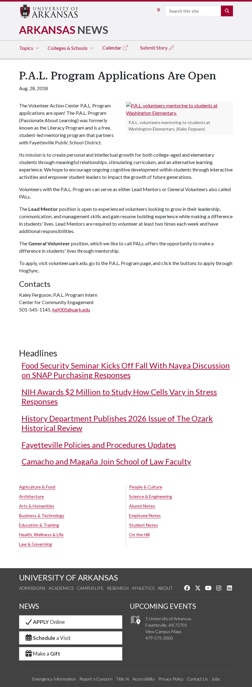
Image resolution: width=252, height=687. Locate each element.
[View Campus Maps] (135, 626)
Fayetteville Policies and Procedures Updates (99, 444)
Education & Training (39, 525)
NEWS (29, 606)
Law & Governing (35, 544)
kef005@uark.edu (71, 309)
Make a (46, 653)
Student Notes (143, 525)
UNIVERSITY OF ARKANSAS (68, 577)
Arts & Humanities (36, 505)
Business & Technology (41, 515)
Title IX (122, 678)
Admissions (32, 588)
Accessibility (143, 678)
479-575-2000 (159, 638)
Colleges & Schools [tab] (68, 48)
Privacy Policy (170, 678)
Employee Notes (145, 515)
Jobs (215, 678)
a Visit (52, 638)
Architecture (31, 496)
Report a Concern (95, 678)
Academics (61, 588)
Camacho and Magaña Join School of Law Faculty (106, 461)
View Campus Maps (163, 631)
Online (49, 622)
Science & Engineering (150, 496)
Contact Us (197, 678)
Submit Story (154, 47)
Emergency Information (54, 678)
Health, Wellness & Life (41, 534)
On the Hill (139, 534)
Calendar (112, 47)
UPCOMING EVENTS (163, 606)
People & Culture (145, 486)
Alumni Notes (142, 505)
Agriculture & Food (37, 486)
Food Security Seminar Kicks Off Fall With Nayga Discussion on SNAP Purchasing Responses (126, 370)
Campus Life (90, 588)
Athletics (143, 588)
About (165, 588)
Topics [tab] (26, 48)
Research (117, 588)
